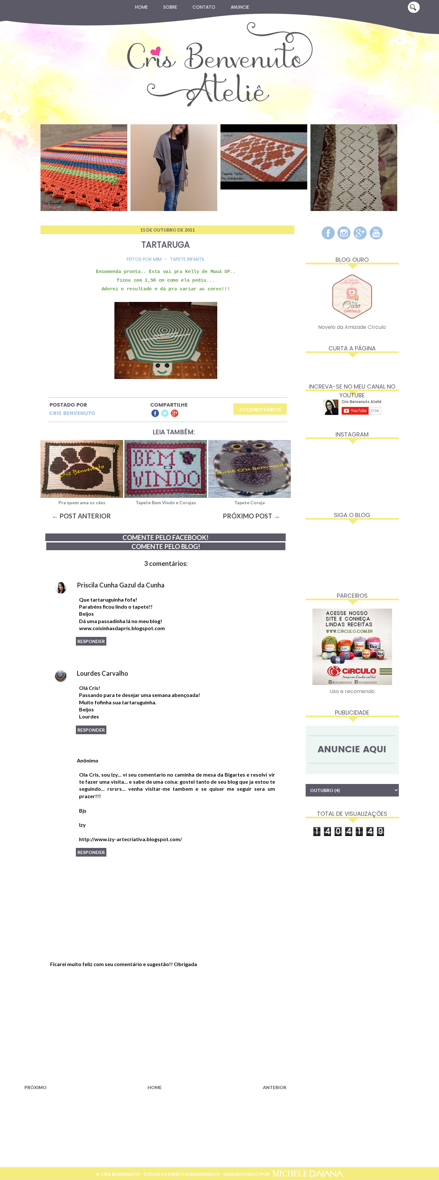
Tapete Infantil (187, 259)
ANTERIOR (274, 1087)
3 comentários (260, 409)
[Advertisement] (155, 1031)
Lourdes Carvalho (102, 673)
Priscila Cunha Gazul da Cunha (121, 585)
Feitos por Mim (144, 259)
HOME (155, 1087)
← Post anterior (81, 516)
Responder (91, 641)
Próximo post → (251, 516)
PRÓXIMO (35, 1087)
